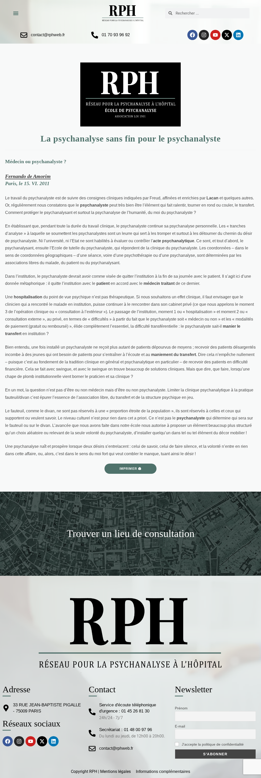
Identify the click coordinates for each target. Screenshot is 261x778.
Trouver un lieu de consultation (130, 533)
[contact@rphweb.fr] (23, 35)
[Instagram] (204, 35)
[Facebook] (192, 35)
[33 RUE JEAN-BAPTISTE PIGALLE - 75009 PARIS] (6, 708)
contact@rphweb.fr (48, 35)
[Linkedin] (238, 35)
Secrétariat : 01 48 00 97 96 (125, 729)
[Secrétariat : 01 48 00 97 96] (92, 733)
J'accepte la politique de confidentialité (212, 744)
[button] (15, 13)
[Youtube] (215, 35)
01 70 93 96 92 (116, 34)
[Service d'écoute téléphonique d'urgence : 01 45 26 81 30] (92, 711)
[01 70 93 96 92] (94, 35)
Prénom (181, 708)
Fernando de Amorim (28, 176)
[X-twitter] (227, 35)
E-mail (180, 726)
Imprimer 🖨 (131, 468)
